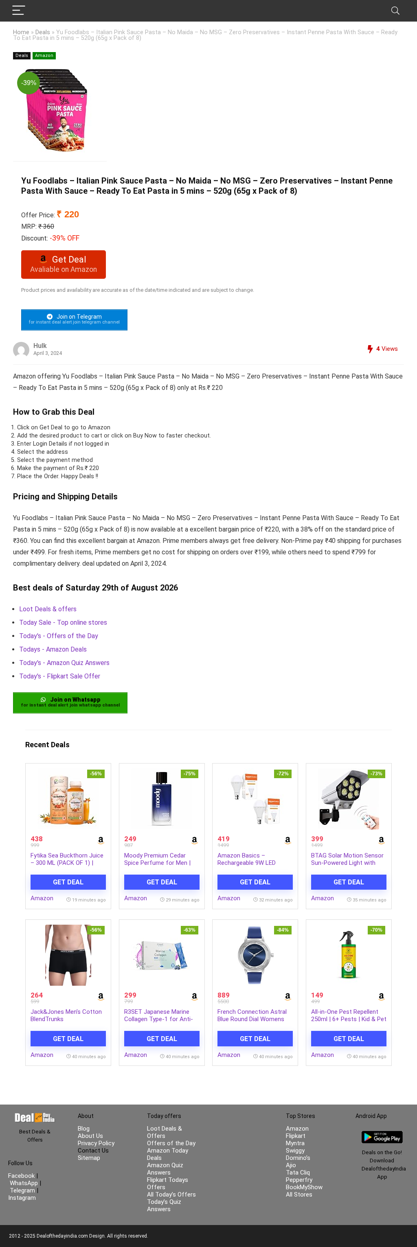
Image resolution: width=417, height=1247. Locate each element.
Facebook (22, 1175)
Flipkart (295, 1136)
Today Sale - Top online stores (63, 622)
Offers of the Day (171, 1143)
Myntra (295, 1143)
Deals (42, 32)
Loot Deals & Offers (164, 1132)
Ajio (291, 1165)
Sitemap (89, 1158)
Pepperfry (299, 1180)
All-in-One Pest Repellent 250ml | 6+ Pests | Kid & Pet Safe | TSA (348, 1019)
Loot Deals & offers (48, 609)
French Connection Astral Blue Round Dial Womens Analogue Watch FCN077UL (254, 1019)
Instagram (22, 1197)
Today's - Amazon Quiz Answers (64, 663)
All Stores (299, 1194)
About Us (90, 1136)
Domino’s (298, 1158)
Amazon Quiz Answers (165, 1169)
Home (21, 32)
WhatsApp (24, 1183)
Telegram (22, 1190)
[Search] (395, 11)
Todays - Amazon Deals (53, 649)
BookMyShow (304, 1187)
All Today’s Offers (171, 1194)
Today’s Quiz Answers (164, 1205)
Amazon (44, 55)
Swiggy (295, 1150)
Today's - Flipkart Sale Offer (59, 676)
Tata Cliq (298, 1172)
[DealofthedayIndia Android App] (382, 1134)
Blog (84, 1128)
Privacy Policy (96, 1143)
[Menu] (19, 11)
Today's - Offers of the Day (58, 636)
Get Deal (68, 882)
